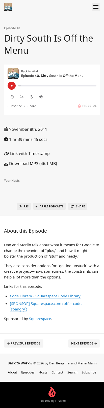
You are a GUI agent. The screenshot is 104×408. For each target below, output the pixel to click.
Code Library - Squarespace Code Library (45, 295)
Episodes (28, 372)
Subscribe (89, 372)
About (12, 372)
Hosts (43, 372)
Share (80, 206)
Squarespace (40, 318)
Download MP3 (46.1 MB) (32, 163)
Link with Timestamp (29, 153)
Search (72, 372)
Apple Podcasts (51, 206)
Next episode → (84, 343)
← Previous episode (23, 343)
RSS (26, 206)
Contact (57, 372)
